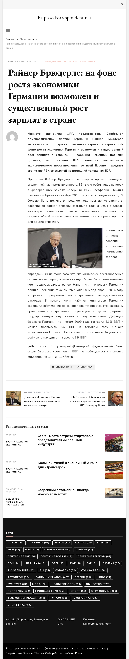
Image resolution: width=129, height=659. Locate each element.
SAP (92, 563)
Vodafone (65, 570)
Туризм (59, 598)
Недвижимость (66, 584)
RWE (76, 563)
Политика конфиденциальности (97, 622)
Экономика (87, 61)
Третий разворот (17, 441)
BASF (103, 542)
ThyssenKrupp (21, 570)
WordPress (75, 653)
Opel (58, 563)
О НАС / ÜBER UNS (67, 622)
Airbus (62, 542)
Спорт (78, 591)
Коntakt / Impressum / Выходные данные (27, 622)
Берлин (84, 577)
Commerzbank (57, 549)
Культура (17, 584)
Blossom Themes (33, 653)
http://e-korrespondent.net (64, 17)
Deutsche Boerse (56, 556)
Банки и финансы (53, 577)
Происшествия (62, 367)
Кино (104, 577)
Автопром (19, 577)
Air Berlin (39, 542)
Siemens (111, 563)
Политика (71, 61)
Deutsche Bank (22, 556)
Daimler (84, 549)
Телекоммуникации (26, 598)
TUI (44, 570)
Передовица (53, 61)
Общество (12, 499)
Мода (39, 584)
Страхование (104, 591)
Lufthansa (36, 563)
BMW (14, 549)
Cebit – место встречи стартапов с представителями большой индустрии (65, 440)
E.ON (14, 563)
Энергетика (20, 605)
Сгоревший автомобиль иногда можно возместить (63, 492)
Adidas (16, 542)
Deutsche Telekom (94, 556)
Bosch (32, 549)
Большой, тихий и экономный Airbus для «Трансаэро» (67, 465)
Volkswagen (93, 570)
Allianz (83, 542)
